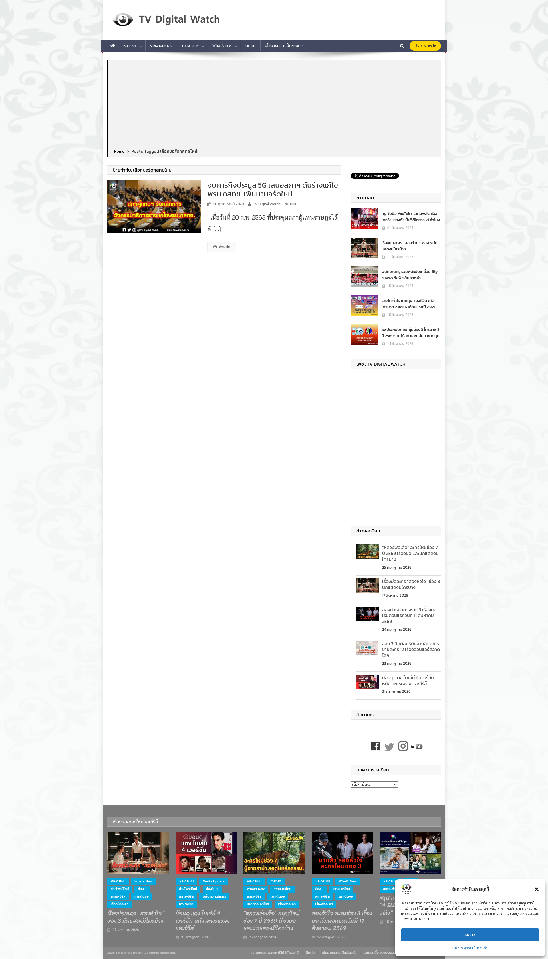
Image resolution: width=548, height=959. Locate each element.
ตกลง (470, 935)
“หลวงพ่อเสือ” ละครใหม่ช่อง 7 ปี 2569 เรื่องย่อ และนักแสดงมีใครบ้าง (410, 553)
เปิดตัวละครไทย (258, 904)
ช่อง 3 (142, 889)
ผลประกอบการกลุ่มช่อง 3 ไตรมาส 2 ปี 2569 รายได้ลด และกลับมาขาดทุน (411, 333)
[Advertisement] (274, 105)
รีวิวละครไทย (282, 889)
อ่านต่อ (224, 246)
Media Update (214, 881)
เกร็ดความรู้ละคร (214, 896)
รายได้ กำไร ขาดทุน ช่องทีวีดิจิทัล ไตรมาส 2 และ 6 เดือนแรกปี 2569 (408, 304)
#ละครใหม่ (118, 881)
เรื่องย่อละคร (119, 904)
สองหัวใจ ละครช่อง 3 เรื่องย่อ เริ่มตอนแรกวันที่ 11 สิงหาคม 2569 (409, 615)
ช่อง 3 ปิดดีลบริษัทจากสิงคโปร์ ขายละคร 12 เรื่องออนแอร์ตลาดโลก (411, 649)
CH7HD (276, 881)
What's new (143, 881)
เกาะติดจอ (190, 46)
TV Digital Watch (266, 204)
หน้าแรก (129, 46)
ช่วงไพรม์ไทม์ (120, 889)
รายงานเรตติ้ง (161, 46)
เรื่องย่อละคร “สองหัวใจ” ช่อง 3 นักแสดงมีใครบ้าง (410, 246)
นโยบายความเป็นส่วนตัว (470, 948)
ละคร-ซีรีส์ (118, 896)
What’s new (222, 46)
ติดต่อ (250, 46)
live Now (423, 45)
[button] (536, 889)
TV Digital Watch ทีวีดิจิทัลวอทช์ (274, 952)
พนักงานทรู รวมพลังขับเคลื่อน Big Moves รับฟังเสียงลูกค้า (410, 275)
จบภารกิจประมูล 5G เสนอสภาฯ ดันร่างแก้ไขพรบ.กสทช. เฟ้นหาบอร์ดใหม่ (272, 189)
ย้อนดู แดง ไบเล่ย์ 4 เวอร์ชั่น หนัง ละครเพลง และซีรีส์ (408, 680)
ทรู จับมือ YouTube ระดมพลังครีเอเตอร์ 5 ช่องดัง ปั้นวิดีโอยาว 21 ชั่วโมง (411, 217)
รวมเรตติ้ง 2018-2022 (380, 952)
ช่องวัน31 (212, 889)
